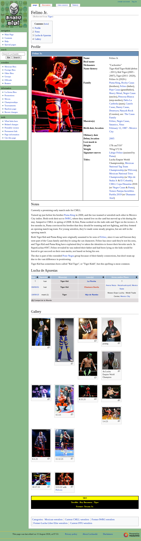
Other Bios (9, 73)
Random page (10, 109)
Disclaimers (108, 534)
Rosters (8, 83)
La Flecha (91, 281)
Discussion (46, 5)
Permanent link (11, 131)
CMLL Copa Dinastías (120, 184)
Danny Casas (122, 107)
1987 (124, 128)
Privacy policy (71, 534)
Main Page (9, 34)
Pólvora (132, 170)
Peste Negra (68, 256)
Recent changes (11, 112)
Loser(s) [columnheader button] (89, 277)
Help (7, 41)
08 (32, 287)
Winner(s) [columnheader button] (62, 277)
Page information (12, 134)
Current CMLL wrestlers (77, 519)
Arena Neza (111, 285)
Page (35, 5)
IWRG (68, 218)
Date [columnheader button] (33, 277)
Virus (121, 124)
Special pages (10, 44)
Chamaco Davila (91, 287)
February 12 (115, 128)
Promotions (9, 95)
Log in (134, 1)
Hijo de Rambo (91, 295)
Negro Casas (129, 93)
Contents (8, 38)
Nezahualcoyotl (124, 285)
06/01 (36, 287)
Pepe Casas (114, 89)
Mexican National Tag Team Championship (121, 166)
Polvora (59, 490)
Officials (8, 80)
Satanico (113, 124)
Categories (37, 519)
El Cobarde (126, 180)
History (75, 5)
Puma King (114, 82)
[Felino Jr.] (57, 94)
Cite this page (10, 138)
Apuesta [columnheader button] (43, 277)
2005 (111, 138)
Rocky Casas (127, 82)
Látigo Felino (116, 152)
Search (3, 50)
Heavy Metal (115, 93)
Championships (11, 102)
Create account (124, 1)
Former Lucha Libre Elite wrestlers (50, 523)
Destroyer (114, 110)
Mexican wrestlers (54, 519)
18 (32, 295)
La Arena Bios (11, 92)
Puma (112, 156)
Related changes (11, 124)
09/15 (36, 295)
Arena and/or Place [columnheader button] (120, 277)
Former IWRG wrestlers (103, 519)
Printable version (12, 128)
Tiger (50, 17)
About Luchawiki (90, 534)
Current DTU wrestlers (81, 523)
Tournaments (10, 105)
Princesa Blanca (126, 96)
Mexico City (125, 296)
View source (63, 5)
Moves (7, 99)
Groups (8, 76)
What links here (11, 121)
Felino (123, 86)
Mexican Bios (10, 67)
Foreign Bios (10, 70)
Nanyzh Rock (126, 110)
